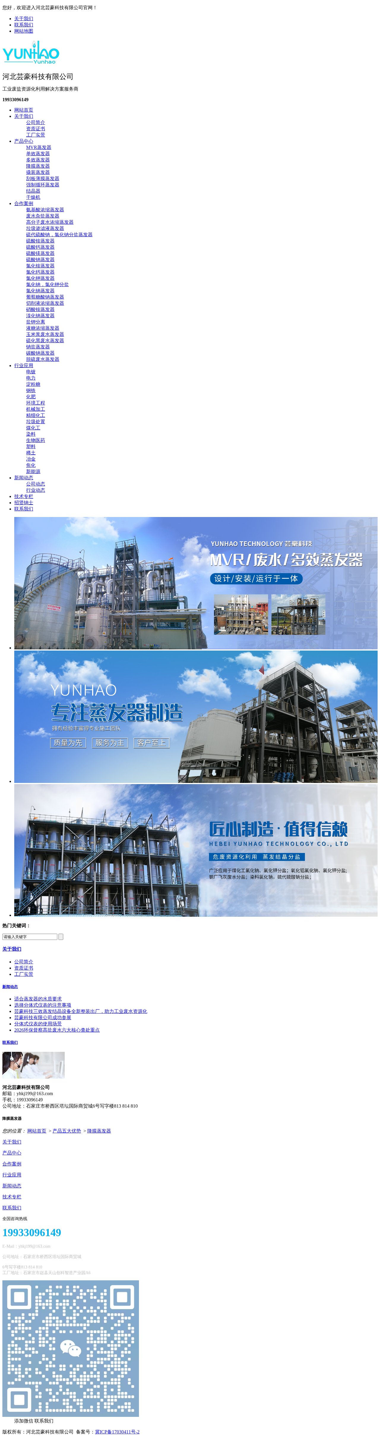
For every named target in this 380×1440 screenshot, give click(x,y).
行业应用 (23, 365)
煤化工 (33, 427)
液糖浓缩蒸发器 (42, 328)
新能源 (33, 471)
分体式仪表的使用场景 (38, 1023)
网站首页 (23, 109)
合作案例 (23, 203)
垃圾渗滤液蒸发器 (45, 228)
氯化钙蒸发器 (40, 272)
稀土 (31, 452)
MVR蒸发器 (38, 147)
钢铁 (31, 390)
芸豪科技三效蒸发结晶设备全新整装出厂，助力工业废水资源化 (80, 1011)
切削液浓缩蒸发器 (45, 303)
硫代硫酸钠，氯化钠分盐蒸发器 (59, 234)
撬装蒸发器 (38, 172)
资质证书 (35, 128)
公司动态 (35, 483)
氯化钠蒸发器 (40, 290)
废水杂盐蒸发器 (42, 215)
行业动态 (35, 490)
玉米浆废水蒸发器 (45, 334)
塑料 (31, 446)
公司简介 (35, 122)
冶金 (31, 459)
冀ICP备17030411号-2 (117, 1431)
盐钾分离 (35, 321)
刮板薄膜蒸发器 (42, 178)
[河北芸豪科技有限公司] (31, 62)
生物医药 (35, 440)
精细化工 (35, 415)
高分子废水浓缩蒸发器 (50, 222)
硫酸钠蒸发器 (40, 259)
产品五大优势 (67, 1130)
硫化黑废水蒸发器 (45, 340)
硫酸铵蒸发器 (40, 240)
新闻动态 (23, 477)
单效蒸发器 (38, 153)
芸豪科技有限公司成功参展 (42, 1017)
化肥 (31, 396)
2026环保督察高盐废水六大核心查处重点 (57, 1030)
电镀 (31, 371)
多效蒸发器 (38, 159)
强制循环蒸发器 (42, 184)
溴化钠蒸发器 (40, 315)
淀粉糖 (33, 384)
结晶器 (33, 191)
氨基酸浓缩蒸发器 (45, 209)
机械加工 (35, 409)
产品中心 (23, 141)
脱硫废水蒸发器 (42, 359)
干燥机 (33, 197)
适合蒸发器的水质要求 (38, 998)
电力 (31, 377)
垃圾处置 (35, 421)
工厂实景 (35, 134)
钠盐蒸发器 (38, 346)
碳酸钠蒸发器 (40, 353)
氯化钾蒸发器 (40, 278)
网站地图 (23, 31)
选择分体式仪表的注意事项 (42, 1005)
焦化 (31, 465)
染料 (31, 434)
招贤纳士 (23, 502)
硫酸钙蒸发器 (40, 247)
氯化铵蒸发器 (40, 265)
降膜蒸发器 (38, 166)
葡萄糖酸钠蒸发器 (45, 296)
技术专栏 (23, 496)
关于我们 (23, 18)
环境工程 (35, 402)
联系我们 (23, 24)
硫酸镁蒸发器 (40, 253)
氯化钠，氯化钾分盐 (47, 284)
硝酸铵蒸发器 (40, 309)
